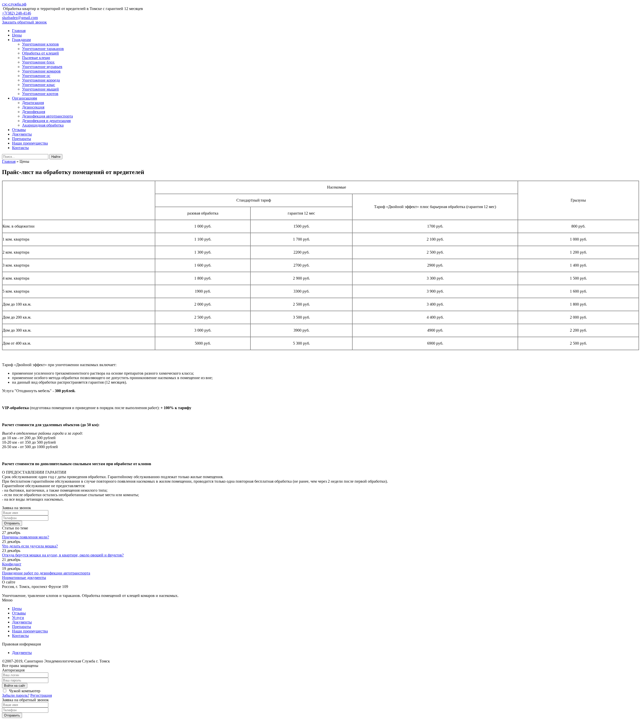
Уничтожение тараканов (43, 49)
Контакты (20, 148)
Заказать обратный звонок (24, 22)
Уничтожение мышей (40, 89)
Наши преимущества (30, 143)
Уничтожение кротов (40, 94)
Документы (22, 134)
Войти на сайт (14, 685)
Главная (19, 31)
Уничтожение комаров (41, 71)
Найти (55, 157)
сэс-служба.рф (14, 4)
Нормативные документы (24, 577)
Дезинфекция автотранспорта (47, 116)
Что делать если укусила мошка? (30, 546)
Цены (17, 35)
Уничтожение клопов (40, 44)
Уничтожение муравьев (42, 67)
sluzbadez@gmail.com (20, 18)
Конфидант (11, 564)
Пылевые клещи (36, 58)
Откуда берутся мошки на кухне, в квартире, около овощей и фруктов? (63, 555)
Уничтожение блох (38, 62)
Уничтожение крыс (38, 85)
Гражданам (21, 40)
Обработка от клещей (40, 53)
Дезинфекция (33, 112)
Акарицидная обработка (43, 125)
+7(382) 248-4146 (16, 13)
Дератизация (33, 103)
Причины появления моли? (25, 537)
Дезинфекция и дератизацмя (46, 121)
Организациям (24, 98)
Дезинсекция (33, 107)
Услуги (18, 617)
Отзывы (19, 130)
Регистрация (41, 695)
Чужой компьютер (24, 691)
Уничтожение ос (36, 76)
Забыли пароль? (15, 695)
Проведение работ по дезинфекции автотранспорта (46, 573)
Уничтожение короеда (41, 80)
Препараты (21, 139)
